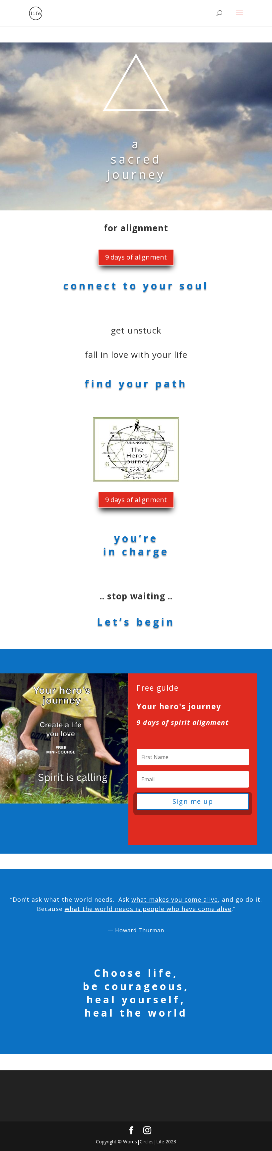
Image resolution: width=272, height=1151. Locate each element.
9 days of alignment (136, 257)
